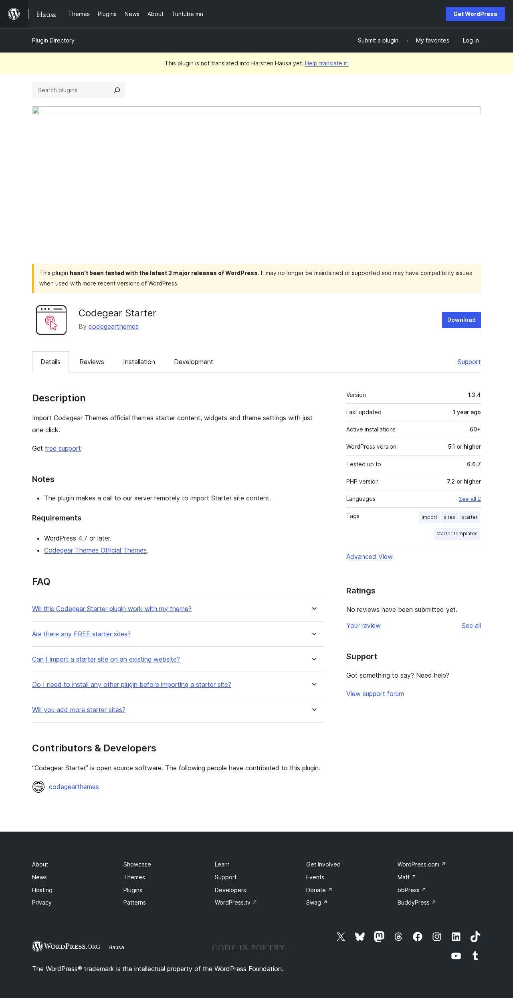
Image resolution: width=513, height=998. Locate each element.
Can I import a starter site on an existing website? (106, 659)
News (39, 877)
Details (50, 362)
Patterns (134, 902)
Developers (230, 890)
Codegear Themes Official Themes (95, 550)
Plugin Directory (53, 40)
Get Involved (323, 864)
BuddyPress (417, 902)
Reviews (91, 362)
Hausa (116, 947)
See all (471, 625)
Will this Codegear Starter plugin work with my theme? (112, 609)
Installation (139, 362)
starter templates (457, 533)
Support (469, 362)
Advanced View (369, 557)
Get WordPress (475, 13)
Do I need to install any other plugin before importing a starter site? (131, 684)
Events (315, 877)
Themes (134, 877)
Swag (317, 902)
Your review (363, 625)
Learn (222, 864)
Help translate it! (327, 63)
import (429, 517)
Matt (407, 877)
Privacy (42, 902)
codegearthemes (114, 326)
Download (461, 319)
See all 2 (470, 499)
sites (449, 517)
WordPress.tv (236, 902)
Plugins (132, 890)
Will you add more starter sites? (78, 710)
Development (193, 362)
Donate (319, 890)
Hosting (42, 890)
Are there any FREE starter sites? (81, 634)
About (40, 864)
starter (470, 517)
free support (63, 448)
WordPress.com (422, 864)
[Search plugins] (117, 90)
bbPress (412, 890)
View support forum (375, 694)
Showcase (137, 864)
